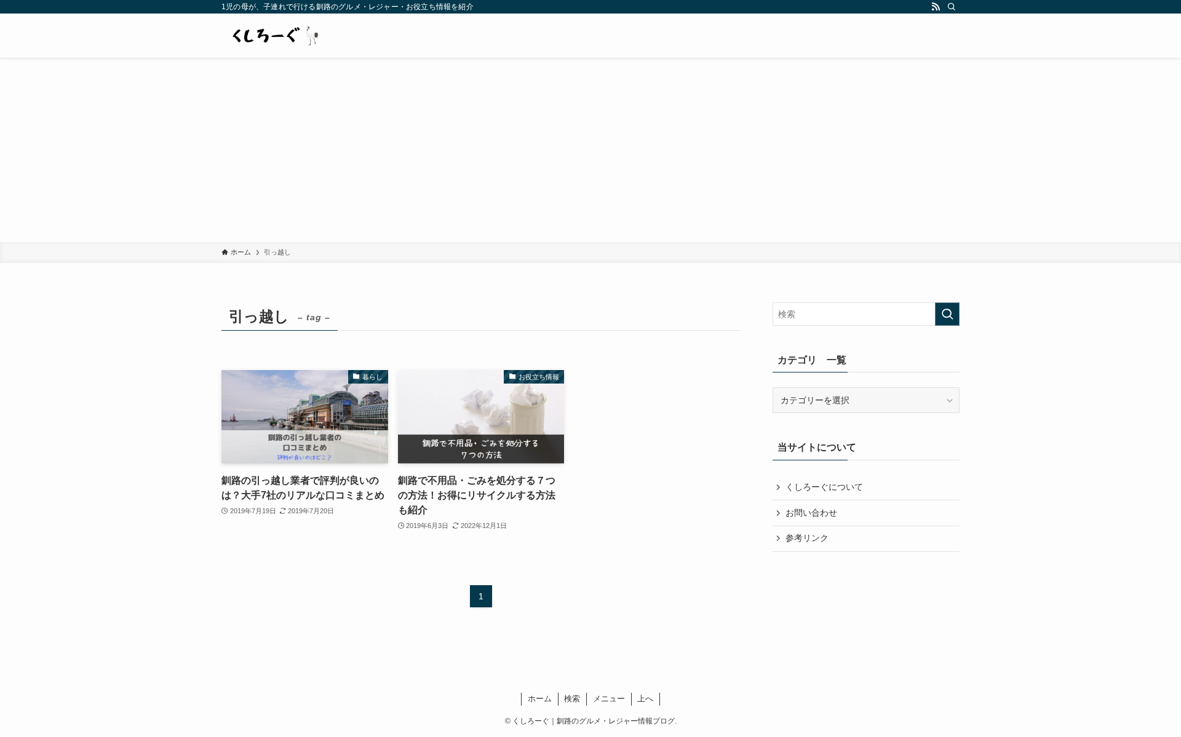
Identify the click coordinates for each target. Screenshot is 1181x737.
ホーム (540, 698)
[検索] (952, 7)
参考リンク (807, 538)
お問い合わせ (811, 513)
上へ (645, 698)
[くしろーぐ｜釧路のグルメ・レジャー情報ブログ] (274, 35)
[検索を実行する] (947, 314)
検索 (572, 698)
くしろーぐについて (824, 487)
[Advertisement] (590, 150)
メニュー (609, 698)
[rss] (936, 7)
